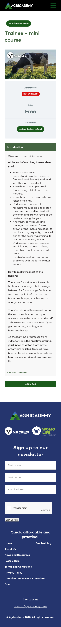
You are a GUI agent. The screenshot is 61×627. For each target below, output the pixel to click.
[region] (30, 260)
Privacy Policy (13, 572)
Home (8, 543)
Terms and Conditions (18, 566)
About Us (10, 549)
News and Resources (17, 554)
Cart (7, 584)
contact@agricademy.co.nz (30, 606)
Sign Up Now (12, 520)
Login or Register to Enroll (30, 129)
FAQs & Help (12, 560)
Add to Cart (30, 384)
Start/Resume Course (18, 23)
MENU (53, 5)
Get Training (43, 543)
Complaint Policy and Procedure (25, 578)
